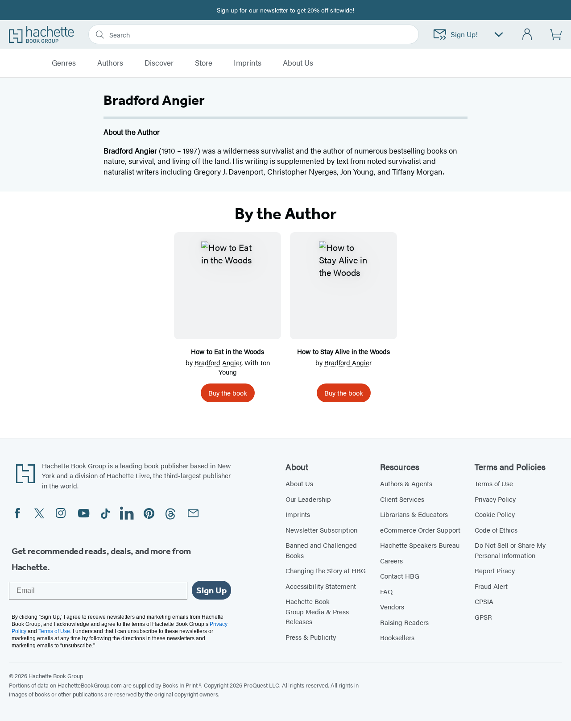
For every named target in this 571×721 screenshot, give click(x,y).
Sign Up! (464, 34)
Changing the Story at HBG (326, 570)
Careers (391, 560)
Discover (159, 63)
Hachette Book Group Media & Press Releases (317, 611)
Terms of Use (494, 483)
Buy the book (227, 392)
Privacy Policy (495, 499)
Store (203, 63)
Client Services (402, 499)
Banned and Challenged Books (321, 550)
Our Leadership (308, 499)
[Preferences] (498, 34)
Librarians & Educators (414, 514)
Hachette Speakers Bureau (419, 545)
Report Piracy (495, 570)
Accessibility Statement (321, 586)
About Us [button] (298, 63)
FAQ (386, 591)
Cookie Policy (495, 514)
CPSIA (484, 601)
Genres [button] (64, 63)
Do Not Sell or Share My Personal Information (510, 550)
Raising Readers (404, 622)
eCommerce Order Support (420, 529)
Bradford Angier (217, 362)
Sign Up (211, 590)
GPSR (483, 616)
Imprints (247, 63)
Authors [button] (110, 63)
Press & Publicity (311, 637)
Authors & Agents (406, 483)
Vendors (392, 606)
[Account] (527, 34)
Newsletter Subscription (321, 529)
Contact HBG (399, 575)
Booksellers (397, 637)
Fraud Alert (491, 586)
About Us (299, 483)
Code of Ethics (496, 529)
